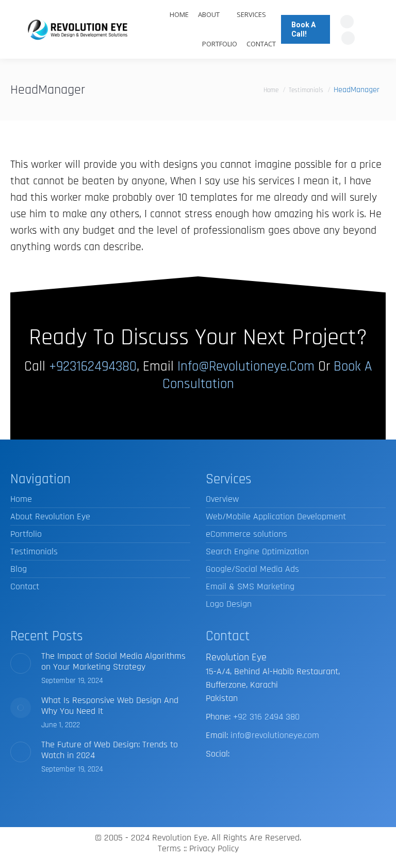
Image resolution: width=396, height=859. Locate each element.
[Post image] (20, 663)
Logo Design (229, 604)
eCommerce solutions (246, 534)
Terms (169, 848)
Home (21, 499)
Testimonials (34, 551)
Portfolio (26, 534)
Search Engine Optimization (257, 551)
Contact (24, 586)
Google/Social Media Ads (252, 569)
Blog (18, 569)
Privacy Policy (214, 848)
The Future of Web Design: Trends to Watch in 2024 (109, 750)
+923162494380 (93, 366)
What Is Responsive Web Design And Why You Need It (109, 705)
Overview (222, 499)
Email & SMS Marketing (250, 586)
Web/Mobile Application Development (276, 516)
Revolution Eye (179, 838)
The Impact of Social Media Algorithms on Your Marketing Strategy (113, 661)
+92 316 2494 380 (266, 717)
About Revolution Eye (50, 516)
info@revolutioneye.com (246, 366)
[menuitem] (179, 15)
